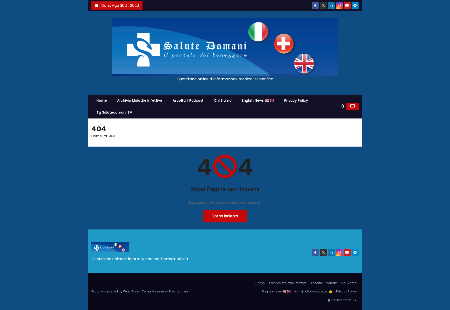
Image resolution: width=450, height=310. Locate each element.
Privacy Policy (296, 100)
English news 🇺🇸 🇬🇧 (258, 100)
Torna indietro (225, 216)
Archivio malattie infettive (139, 100)
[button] (343, 106)
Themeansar (178, 291)
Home (102, 100)
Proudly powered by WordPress (116, 291)
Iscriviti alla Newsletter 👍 (313, 291)
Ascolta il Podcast (188, 100)
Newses (158, 291)
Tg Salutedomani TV (114, 112)
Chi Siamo (223, 100)
